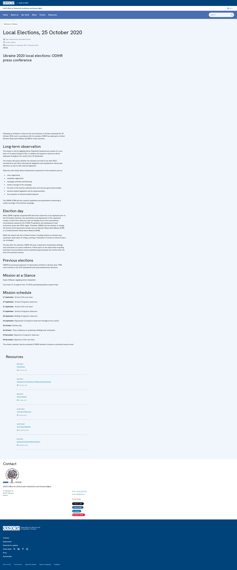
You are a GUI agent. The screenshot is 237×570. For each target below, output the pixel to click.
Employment (7, 542)
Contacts (6, 538)
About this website (30, 564)
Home (5, 15)
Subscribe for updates (10, 545)
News (34, 15)
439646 (5, 48)
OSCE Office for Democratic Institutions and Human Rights (22, 8)
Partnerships (7, 556)
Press (5, 553)
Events (42, 15)
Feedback (57, 564)
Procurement (18, 564)
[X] (14, 549)
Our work (25, 15)
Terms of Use (7, 564)
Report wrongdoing (45, 564)
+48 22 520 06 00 (81, 491)
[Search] (232, 15)
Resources (52, 15)
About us (14, 15)
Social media (7, 549)
